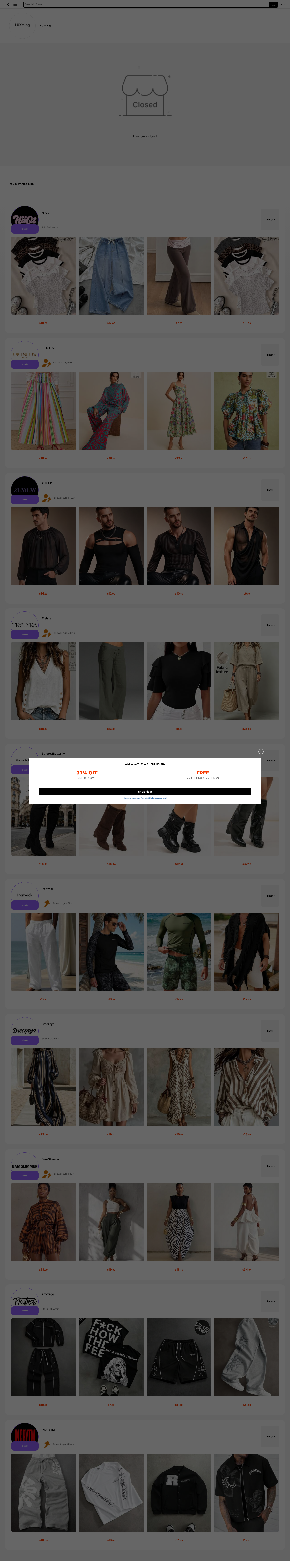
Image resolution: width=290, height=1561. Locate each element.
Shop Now (145, 791)
